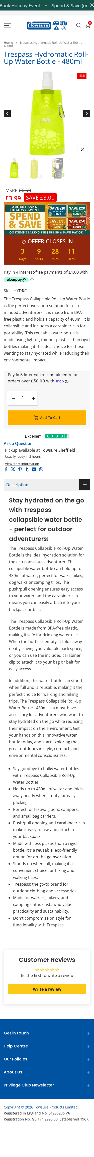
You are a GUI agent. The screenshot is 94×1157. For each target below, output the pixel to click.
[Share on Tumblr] (27, 469)
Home (8, 42)
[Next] (86, 113)
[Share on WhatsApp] (41, 469)
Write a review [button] (47, 989)
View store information (22, 463)
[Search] (79, 25)
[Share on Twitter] (13, 469)
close (91, 5)
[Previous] (7, 113)
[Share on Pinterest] (20, 469)
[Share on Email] (34, 469)
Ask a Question (18, 443)
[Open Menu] (13, 26)
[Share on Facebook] (6, 469)
